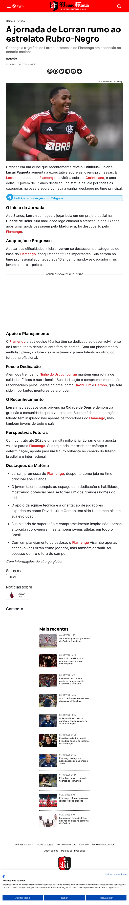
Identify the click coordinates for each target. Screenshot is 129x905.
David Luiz (83, 385)
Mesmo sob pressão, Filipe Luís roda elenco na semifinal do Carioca (74, 820)
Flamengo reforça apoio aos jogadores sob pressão (73, 799)
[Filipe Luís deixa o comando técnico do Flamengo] (49, 780)
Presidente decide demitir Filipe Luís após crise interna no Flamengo (74, 741)
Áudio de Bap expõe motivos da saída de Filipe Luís (74, 699)
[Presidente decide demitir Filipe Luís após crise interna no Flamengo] (49, 740)
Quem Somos (51, 850)
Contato (84, 844)
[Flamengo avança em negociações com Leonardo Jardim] (49, 760)
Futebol (21, 20)
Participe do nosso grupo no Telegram (38, 198)
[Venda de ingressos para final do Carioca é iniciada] (49, 640)
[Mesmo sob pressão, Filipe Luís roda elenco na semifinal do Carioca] (49, 820)
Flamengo (47, 178)
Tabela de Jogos (44, 844)
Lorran (11, 178)
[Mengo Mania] (69, 6)
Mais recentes (54, 629)
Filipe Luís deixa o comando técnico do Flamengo (73, 779)
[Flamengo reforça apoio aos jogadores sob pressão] (49, 800)
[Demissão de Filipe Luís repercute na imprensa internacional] (49, 660)
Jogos (20, 6)
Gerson (101, 385)
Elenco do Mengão (66, 844)
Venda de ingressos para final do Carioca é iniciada (74, 640)
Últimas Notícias (24, 844)
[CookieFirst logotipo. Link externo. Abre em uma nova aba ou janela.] (4, 876)
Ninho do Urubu (51, 374)
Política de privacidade (115, 874)
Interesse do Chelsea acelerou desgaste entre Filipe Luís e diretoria (72, 681)
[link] (8, 6)
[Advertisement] (64, 299)
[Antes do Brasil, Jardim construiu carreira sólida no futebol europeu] (49, 720)
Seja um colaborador (103, 844)
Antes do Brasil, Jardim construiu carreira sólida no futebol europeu (73, 721)
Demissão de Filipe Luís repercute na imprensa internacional (71, 661)
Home (9, 20)
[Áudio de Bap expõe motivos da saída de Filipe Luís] (49, 700)
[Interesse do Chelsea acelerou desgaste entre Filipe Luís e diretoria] (49, 680)
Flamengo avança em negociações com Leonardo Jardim (73, 761)
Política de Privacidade (73, 850)
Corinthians (94, 178)
